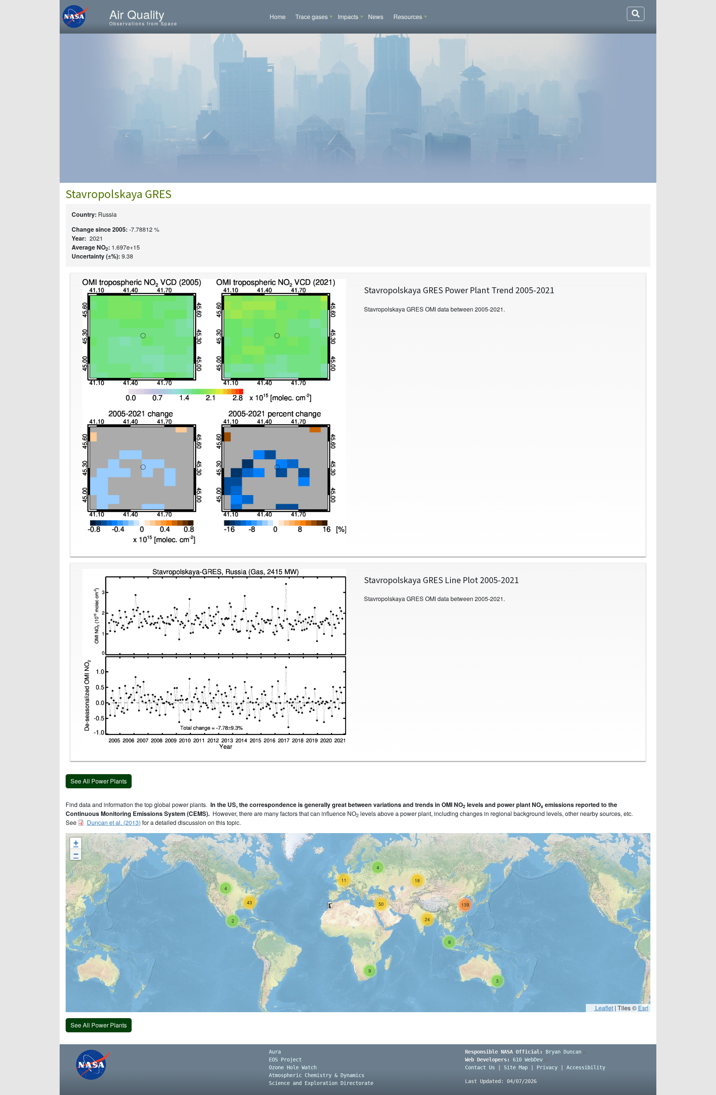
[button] (329, 904)
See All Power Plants (98, 781)
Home (278, 16)
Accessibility (585, 1067)
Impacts (348, 16)
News (375, 16)
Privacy (547, 1067)
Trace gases (311, 16)
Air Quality (136, 13)
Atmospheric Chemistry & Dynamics (316, 1075)
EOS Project (285, 1060)
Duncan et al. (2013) (114, 822)
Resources (407, 16)
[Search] (635, 14)
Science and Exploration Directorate (321, 1083)
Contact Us (480, 1067)
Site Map (516, 1067)
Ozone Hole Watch (293, 1067)
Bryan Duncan (563, 1052)
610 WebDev (528, 1060)
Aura (275, 1052)
